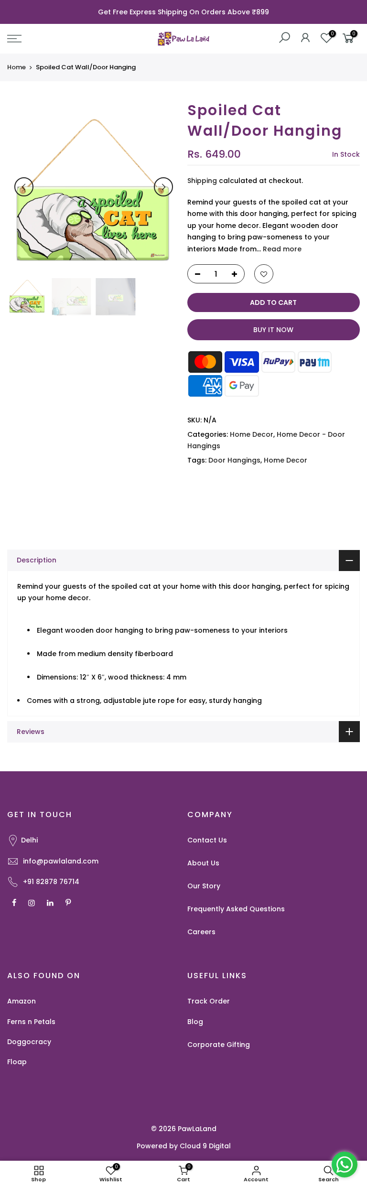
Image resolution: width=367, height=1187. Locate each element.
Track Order (208, 1001)
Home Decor (251, 434)
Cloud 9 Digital (205, 1146)
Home (16, 67)
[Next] (163, 186)
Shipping (202, 180)
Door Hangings (234, 460)
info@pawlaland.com (60, 861)
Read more (281, 249)
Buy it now (273, 330)
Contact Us (207, 840)
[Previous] (23, 186)
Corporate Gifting (218, 1044)
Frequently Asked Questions (236, 909)
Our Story (203, 886)
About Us (203, 863)
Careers (201, 932)
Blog (195, 1021)
